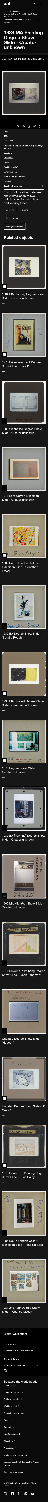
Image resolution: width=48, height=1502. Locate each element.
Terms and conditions (13, 1472)
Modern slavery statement (15, 1455)
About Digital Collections (15, 1365)
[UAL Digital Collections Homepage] (7, 3)
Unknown (8, 157)
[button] (34, 3)
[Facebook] (12, 1493)
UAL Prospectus (11, 1434)
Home (6, 11)
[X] (19, 1493)
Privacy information (12, 1392)
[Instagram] (5, 1370)
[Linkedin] (25, 1493)
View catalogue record (14, 176)
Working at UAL (10, 1406)
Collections (16, 11)
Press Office (9, 1448)
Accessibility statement (14, 1413)
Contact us (9, 1427)
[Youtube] (32, 1493)
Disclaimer (8, 1441)
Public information (12, 1399)
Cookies (7, 1420)
